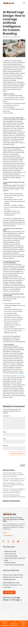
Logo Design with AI (14, 37)
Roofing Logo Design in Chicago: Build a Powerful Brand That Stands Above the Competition (13, 474)
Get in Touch (9, 592)
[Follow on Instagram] (13, 541)
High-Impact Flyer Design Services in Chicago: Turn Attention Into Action (14, 479)
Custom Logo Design (10, 553)
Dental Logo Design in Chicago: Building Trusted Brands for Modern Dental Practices (13, 484)
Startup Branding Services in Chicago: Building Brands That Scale (14, 496)
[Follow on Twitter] (8, 541)
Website (5, 445)
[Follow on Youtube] (18, 541)
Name (4, 432)
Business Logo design (10, 551)
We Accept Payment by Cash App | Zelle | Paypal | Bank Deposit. (13, 519)
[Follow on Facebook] (3, 541)
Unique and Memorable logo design (14, 565)
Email (4, 439)
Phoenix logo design (9, 562)
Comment (6, 416)
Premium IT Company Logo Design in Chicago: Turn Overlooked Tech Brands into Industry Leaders (14, 490)
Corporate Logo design (10, 556)
